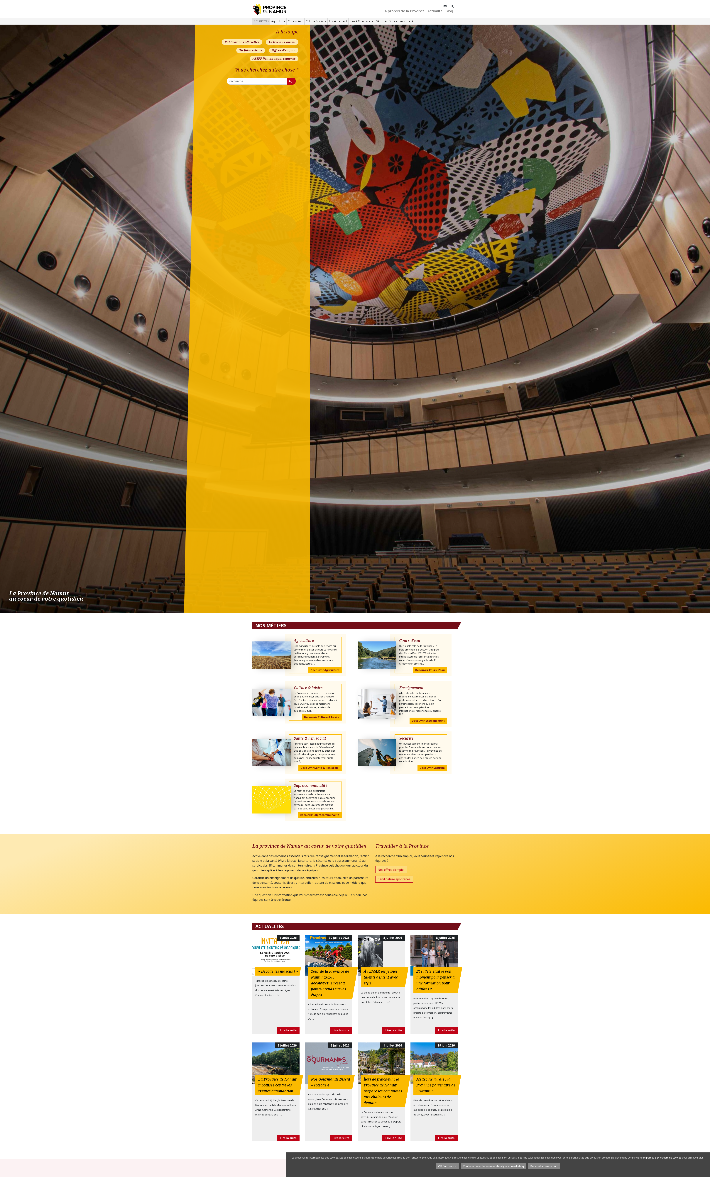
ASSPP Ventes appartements (274, 59)
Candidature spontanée (394, 879)
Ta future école (250, 50)
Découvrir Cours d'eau (430, 670)
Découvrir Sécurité (432, 768)
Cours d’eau (295, 21)
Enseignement (338, 21)
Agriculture (278, 21)
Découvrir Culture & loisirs (321, 717)
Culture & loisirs (316, 21)
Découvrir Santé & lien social (320, 768)
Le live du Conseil (282, 42)
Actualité (434, 11)
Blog (449, 11)
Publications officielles (242, 42)
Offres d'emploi (283, 50)
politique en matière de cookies (663, 1157)
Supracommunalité (401, 21)
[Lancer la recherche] (291, 81)
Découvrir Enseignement (428, 720)
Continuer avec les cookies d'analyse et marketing (493, 1166)
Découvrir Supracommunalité (319, 815)
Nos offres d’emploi (391, 870)
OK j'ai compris (447, 1166)
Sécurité (381, 21)
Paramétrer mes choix (544, 1166)
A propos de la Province (405, 11)
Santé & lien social (361, 21)
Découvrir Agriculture (325, 670)
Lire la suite (288, 1030)
